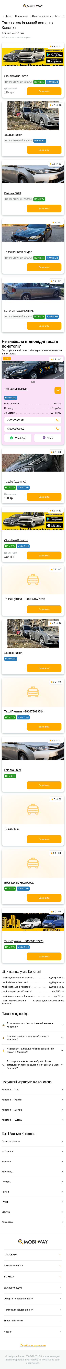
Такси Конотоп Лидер (18, 252)
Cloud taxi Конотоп (16, 76)
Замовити (44, 91)
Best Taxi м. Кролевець (19, 882)
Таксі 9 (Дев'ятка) (15, 481)
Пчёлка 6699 (12, 193)
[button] (32, 381)
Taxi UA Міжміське (15, 389)
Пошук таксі (21, 16)
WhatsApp (20, 438)
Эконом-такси (13, 134)
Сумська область (41, 16)
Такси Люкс (11, 828)
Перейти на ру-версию (33, 1345)
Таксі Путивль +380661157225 (23, 941)
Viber (50, 438)
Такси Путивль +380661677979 (24, 599)
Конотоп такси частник (18, 310)
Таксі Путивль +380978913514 (24, 711)
